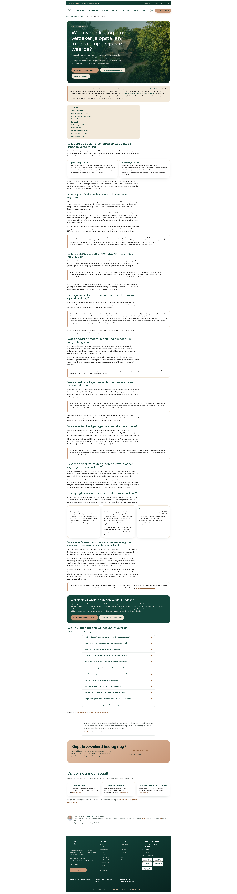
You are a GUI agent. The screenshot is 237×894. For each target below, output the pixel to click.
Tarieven (123, 849)
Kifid (161, 818)
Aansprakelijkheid (105, 855)
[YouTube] (76, 864)
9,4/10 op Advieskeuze (148, 855)
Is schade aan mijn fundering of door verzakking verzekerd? (118, 686)
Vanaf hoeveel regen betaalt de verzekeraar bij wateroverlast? (118, 674)
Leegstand (74, 122)
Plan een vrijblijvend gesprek (112, 70)
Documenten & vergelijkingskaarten (131, 880)
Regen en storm (76, 127)
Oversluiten (103, 847)
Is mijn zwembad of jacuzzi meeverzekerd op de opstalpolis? (118, 668)
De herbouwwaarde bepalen (80, 113)
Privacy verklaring (125, 889)
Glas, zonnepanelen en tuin (79, 133)
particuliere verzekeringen (100, 712)
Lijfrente (102, 868)
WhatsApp (166, 3)
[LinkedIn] (71, 864)
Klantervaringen (125, 847)
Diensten (108, 889)
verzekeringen (82, 712)
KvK (146, 847)
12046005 (144, 818)
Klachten (141, 889)
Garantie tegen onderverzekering (81, 116)
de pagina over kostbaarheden (145, 588)
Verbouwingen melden (78, 125)
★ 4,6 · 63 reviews (74, 3)
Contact (135, 10)
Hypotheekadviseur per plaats (81, 880)
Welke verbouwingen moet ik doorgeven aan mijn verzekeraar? (118, 662)
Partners (123, 852)
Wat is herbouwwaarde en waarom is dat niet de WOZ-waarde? (118, 643)
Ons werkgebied (125, 855)
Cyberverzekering (105, 857)
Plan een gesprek (163, 10)
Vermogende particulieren (77, 16)
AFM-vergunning (149, 844)
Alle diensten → (104, 870)
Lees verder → (76, 792)
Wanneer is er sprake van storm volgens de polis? (118, 680)
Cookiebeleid (134, 889)
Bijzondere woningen (77, 136)
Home (67, 16)
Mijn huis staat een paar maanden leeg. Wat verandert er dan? (118, 655)
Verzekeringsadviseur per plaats (106, 880)
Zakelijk (115, 10)
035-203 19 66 (158, 3)
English (143, 10)
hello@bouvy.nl (147, 3)
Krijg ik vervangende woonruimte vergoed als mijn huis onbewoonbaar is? (118, 699)
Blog (128, 10)
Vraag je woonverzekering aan (85, 70)
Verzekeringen (94, 10)
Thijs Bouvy (90, 816)
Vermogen (105, 10)
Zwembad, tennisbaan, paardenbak (82, 119)
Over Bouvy (124, 844)
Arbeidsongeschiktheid (106, 860)
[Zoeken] (152, 10)
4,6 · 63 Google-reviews (149, 852)
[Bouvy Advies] (69, 10)
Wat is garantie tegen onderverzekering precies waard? (118, 649)
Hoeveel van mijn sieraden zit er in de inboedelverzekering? (118, 692)
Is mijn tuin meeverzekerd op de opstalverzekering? (118, 705)
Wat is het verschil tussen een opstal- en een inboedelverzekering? (118, 637)
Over (122, 10)
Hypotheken (81, 10)
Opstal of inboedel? (81, 76)
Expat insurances (104, 862)
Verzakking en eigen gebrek (79, 130)
